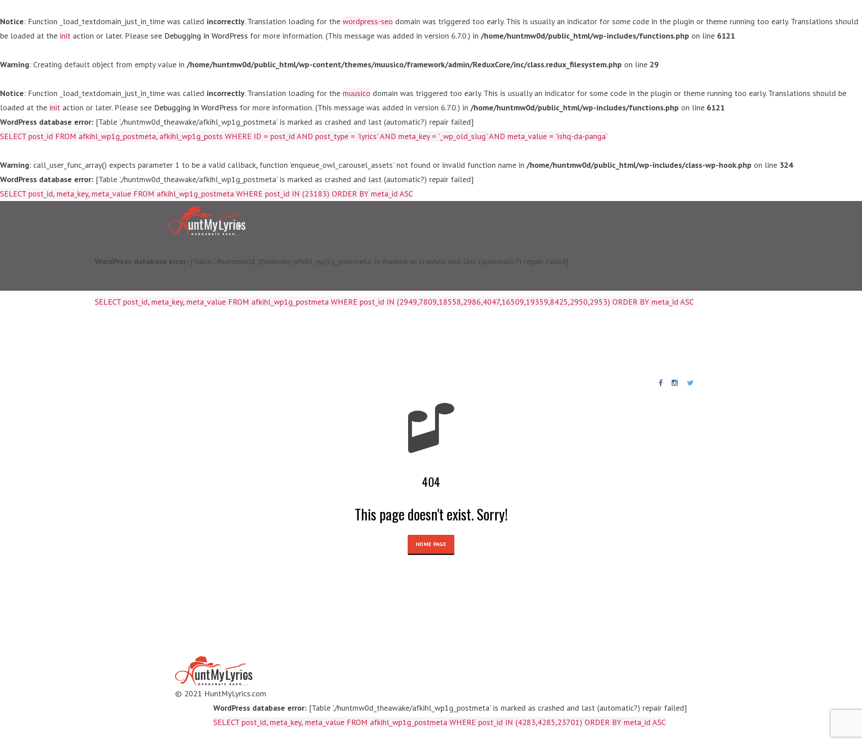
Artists (226, 342)
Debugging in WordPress (206, 36)
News (417, 342)
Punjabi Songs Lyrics (358, 342)
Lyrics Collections (170, 342)
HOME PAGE (431, 544)
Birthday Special (280, 342)
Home (116, 342)
